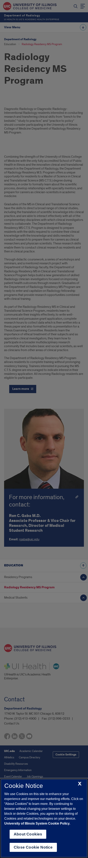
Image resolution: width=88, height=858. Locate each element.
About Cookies (28, 834)
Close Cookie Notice (33, 847)
